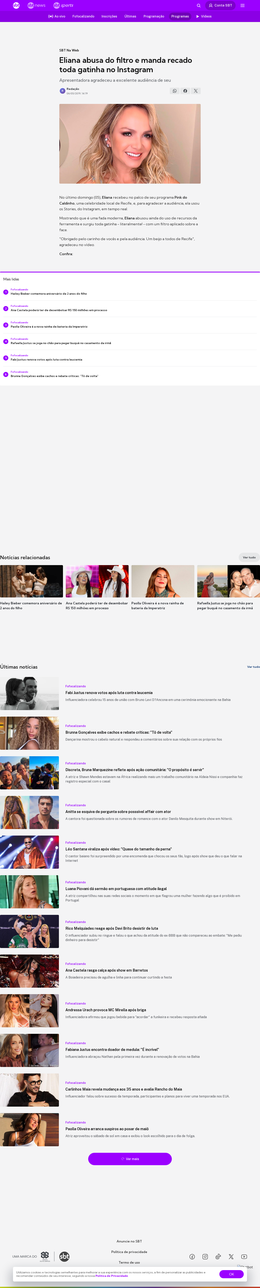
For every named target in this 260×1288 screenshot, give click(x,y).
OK (231, 1274)
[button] (31, 593)
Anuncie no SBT (129, 1241)
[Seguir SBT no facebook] (192, 1256)
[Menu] (242, 5)
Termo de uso (129, 1262)
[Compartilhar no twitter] (196, 91)
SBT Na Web (69, 50)
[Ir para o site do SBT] (64, 1257)
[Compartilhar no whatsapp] (175, 91)
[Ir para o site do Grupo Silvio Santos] (33, 1257)
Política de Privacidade (111, 1276)
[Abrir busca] (199, 5)
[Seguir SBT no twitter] (231, 1256)
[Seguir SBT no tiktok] (218, 1256)
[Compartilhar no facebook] (185, 91)
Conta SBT (223, 5)
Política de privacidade (129, 1252)
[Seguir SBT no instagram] (205, 1256)
